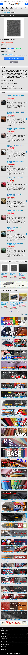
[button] (1, 4)
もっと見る (24, 314)
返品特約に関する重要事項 (7, 54)
